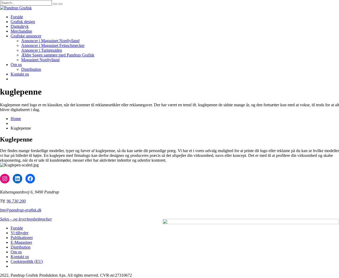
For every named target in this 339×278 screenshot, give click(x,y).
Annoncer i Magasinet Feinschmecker (52, 45)
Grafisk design (23, 21)
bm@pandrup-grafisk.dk (20, 210)
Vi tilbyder (19, 233)
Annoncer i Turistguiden (41, 50)
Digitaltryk (20, 26)
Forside (17, 17)
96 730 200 (16, 201)
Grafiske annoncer (26, 36)
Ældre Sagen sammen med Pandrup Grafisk (57, 55)
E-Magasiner (21, 242)
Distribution (31, 69)
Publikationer (22, 237)
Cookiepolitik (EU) (27, 261)
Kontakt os (20, 74)
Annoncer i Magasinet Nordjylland (50, 40)
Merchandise (21, 31)
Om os (16, 64)
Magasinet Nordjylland (40, 60)
